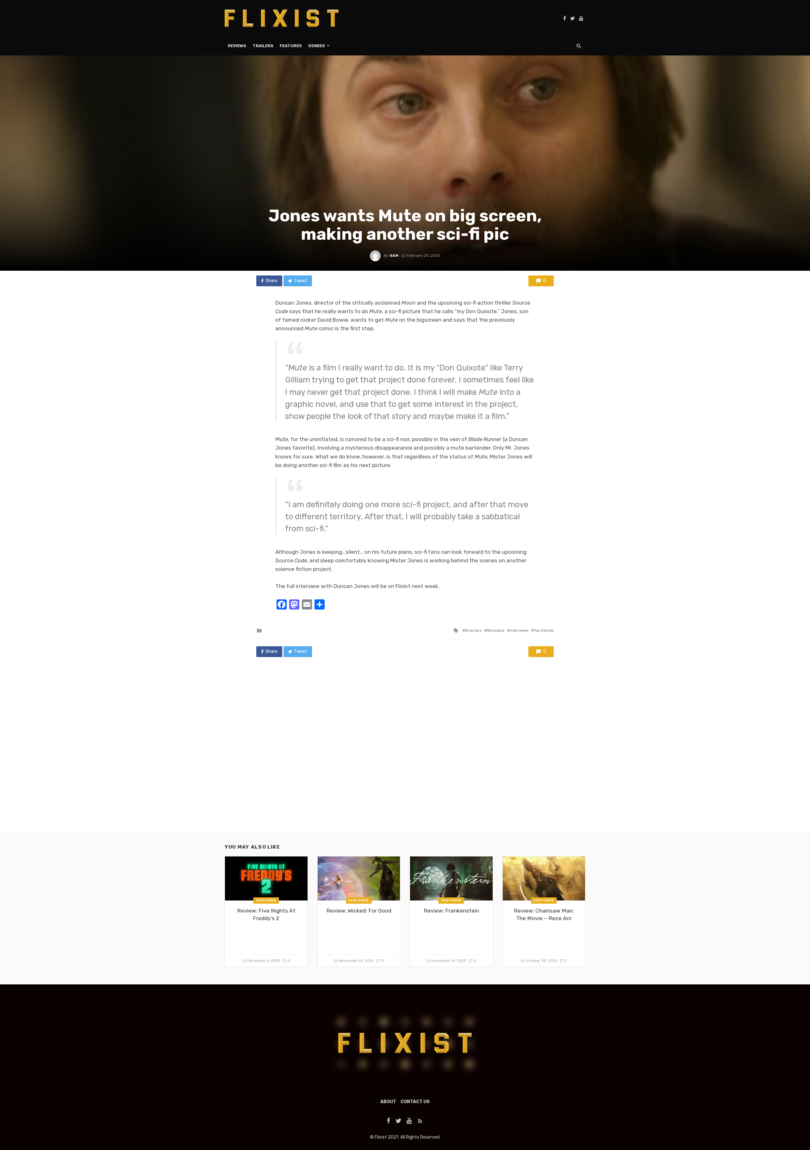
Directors (473, 630)
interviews (518, 630)
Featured (266, 900)
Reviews (237, 45)
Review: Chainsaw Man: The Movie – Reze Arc (544, 914)
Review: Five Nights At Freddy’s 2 (266, 914)
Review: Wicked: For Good (358, 910)
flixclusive (495, 630)
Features (291, 45)
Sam (393, 255)
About (388, 1101)
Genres (316, 45)
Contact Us (415, 1101)
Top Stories (543, 630)
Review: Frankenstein (451, 910)
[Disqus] (405, 750)
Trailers (262, 45)
